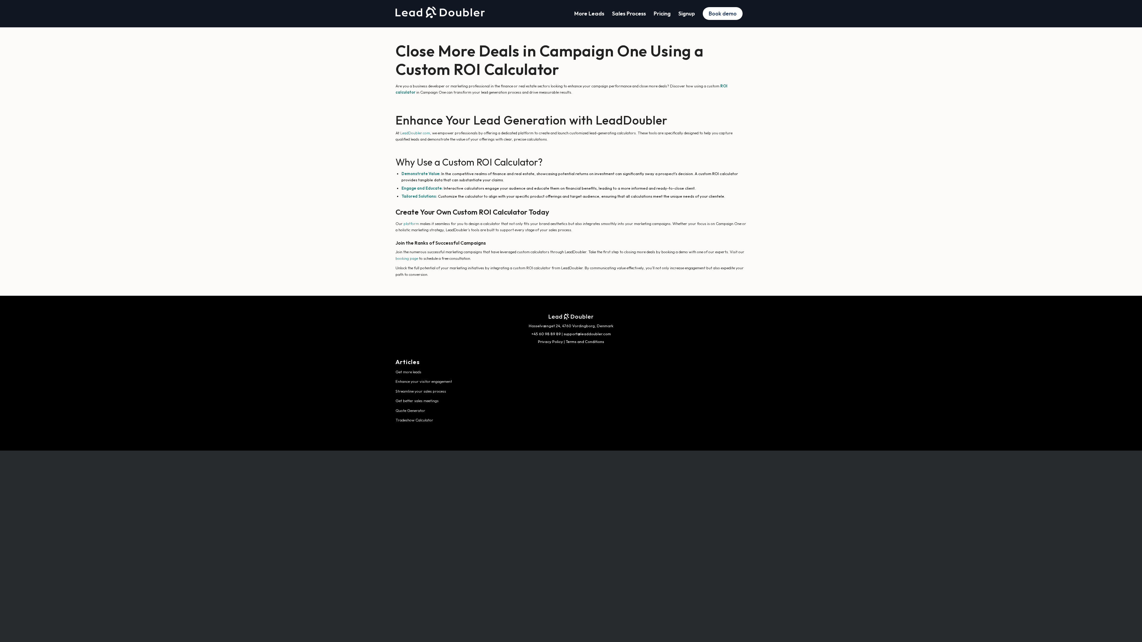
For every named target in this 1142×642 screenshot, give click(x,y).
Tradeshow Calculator (414, 420)
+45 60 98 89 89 (546, 333)
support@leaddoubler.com (587, 333)
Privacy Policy (550, 341)
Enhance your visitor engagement (424, 381)
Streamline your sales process (421, 391)
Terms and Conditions (585, 341)
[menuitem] (589, 13)
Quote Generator (410, 410)
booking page (407, 258)
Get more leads (408, 371)
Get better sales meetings (417, 400)
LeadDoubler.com (415, 132)
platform (411, 223)
